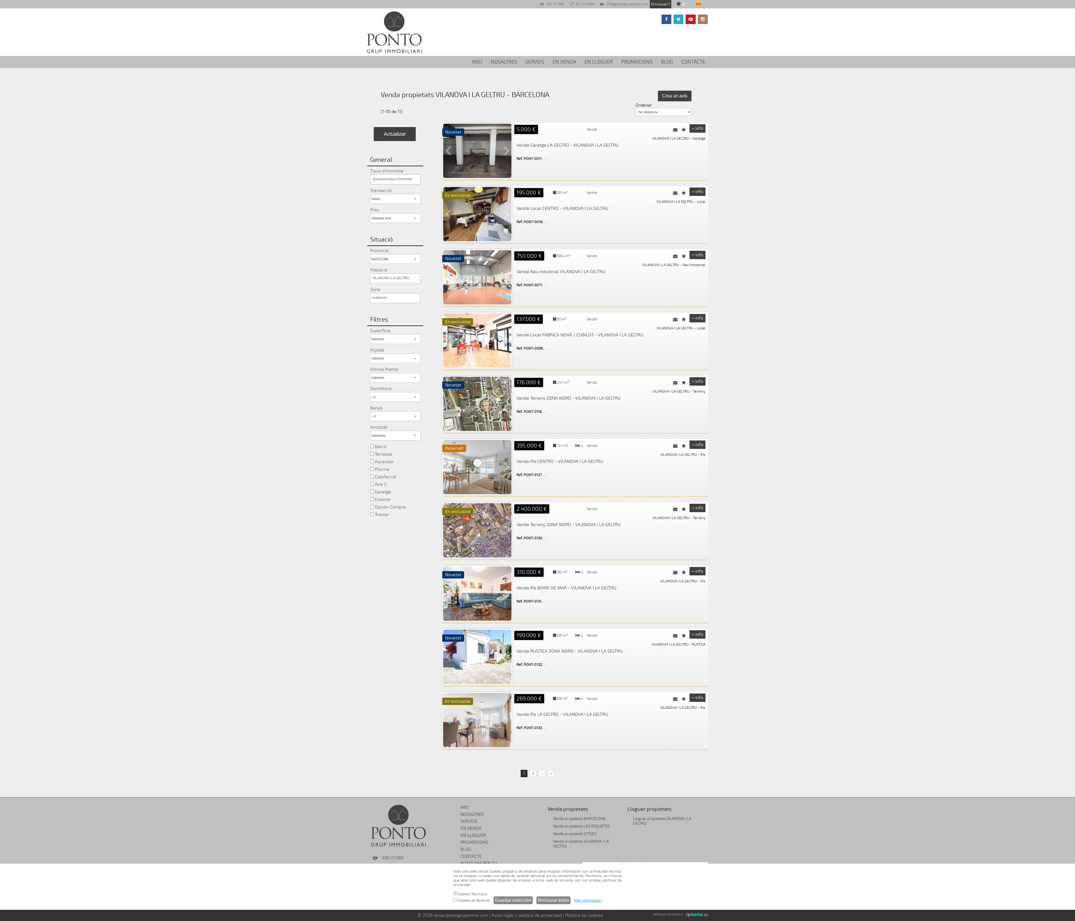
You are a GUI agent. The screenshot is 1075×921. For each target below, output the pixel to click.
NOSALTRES (504, 62)
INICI (477, 62)
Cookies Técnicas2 (472, 894)
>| (551, 773)
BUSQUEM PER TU (479, 863)
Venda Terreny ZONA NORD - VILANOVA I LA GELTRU (569, 398)
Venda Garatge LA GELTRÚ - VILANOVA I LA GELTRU (568, 145)
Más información (588, 900)
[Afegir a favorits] (684, 129)
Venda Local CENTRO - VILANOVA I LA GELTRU (562, 208)
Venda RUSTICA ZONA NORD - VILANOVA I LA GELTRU (570, 651)
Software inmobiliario (668, 914)
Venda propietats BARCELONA (579, 818)
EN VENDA (564, 62)
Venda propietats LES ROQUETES (581, 826)
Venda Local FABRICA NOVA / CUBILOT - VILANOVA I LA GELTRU (580, 335)
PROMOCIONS (637, 62)
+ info (697, 128)
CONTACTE (693, 62)
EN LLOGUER (599, 62)
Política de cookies (584, 915)
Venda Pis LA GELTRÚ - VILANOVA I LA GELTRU (562, 714)
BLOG (667, 62)
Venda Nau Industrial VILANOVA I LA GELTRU (561, 272)
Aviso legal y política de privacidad (527, 915)
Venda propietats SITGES (574, 833)
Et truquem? (660, 4)
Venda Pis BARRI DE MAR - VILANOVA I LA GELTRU (566, 588)
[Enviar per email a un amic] (675, 129)
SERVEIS (534, 62)
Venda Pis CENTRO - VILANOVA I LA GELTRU (560, 461)
